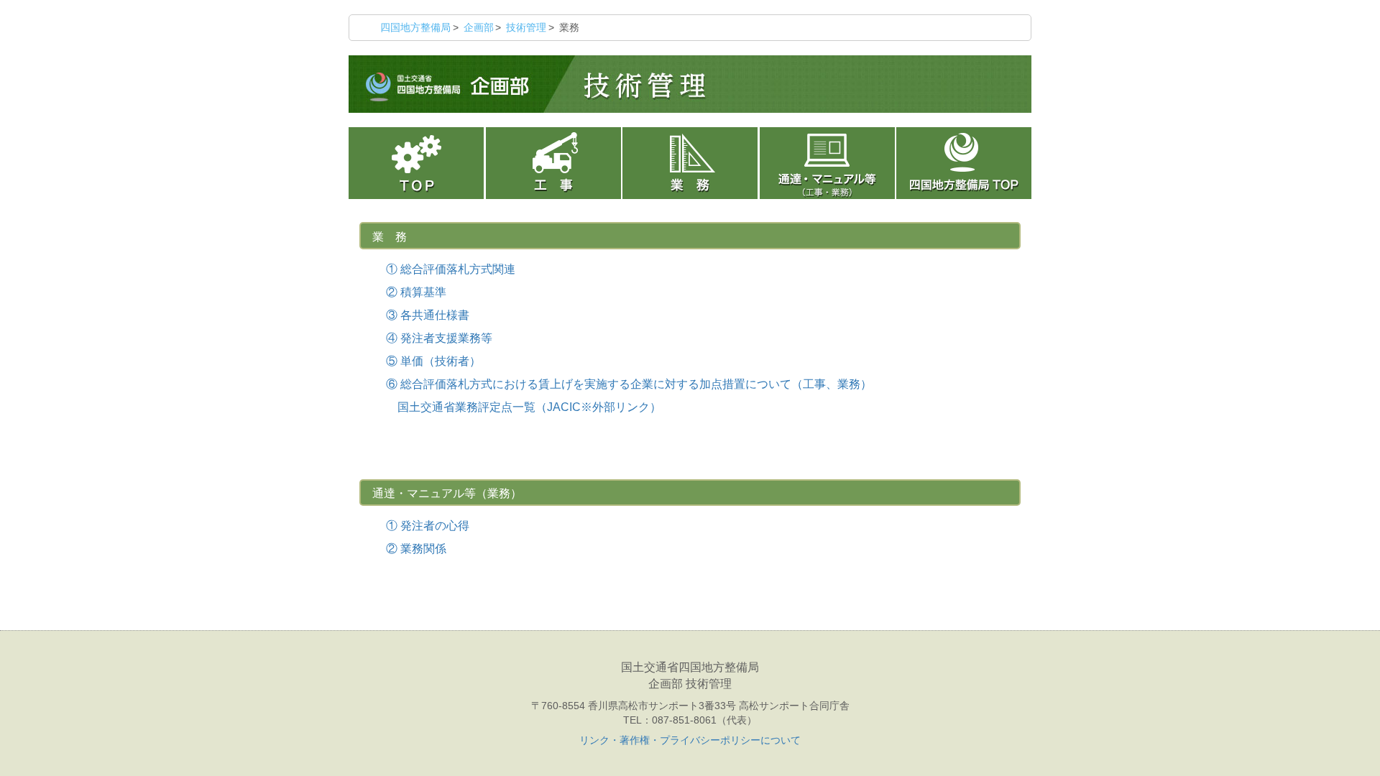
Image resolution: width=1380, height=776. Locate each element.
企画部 (479, 27)
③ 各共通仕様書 (427, 315)
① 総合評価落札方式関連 (450, 269)
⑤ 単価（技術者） (433, 361)
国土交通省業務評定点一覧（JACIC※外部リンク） (523, 407)
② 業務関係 (416, 548)
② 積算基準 (416, 292)
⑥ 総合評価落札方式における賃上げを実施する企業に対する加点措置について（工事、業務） (629, 384)
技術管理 (526, 27)
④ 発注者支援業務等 (439, 338)
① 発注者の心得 (427, 525)
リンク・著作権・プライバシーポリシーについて (690, 740)
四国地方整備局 (415, 27)
